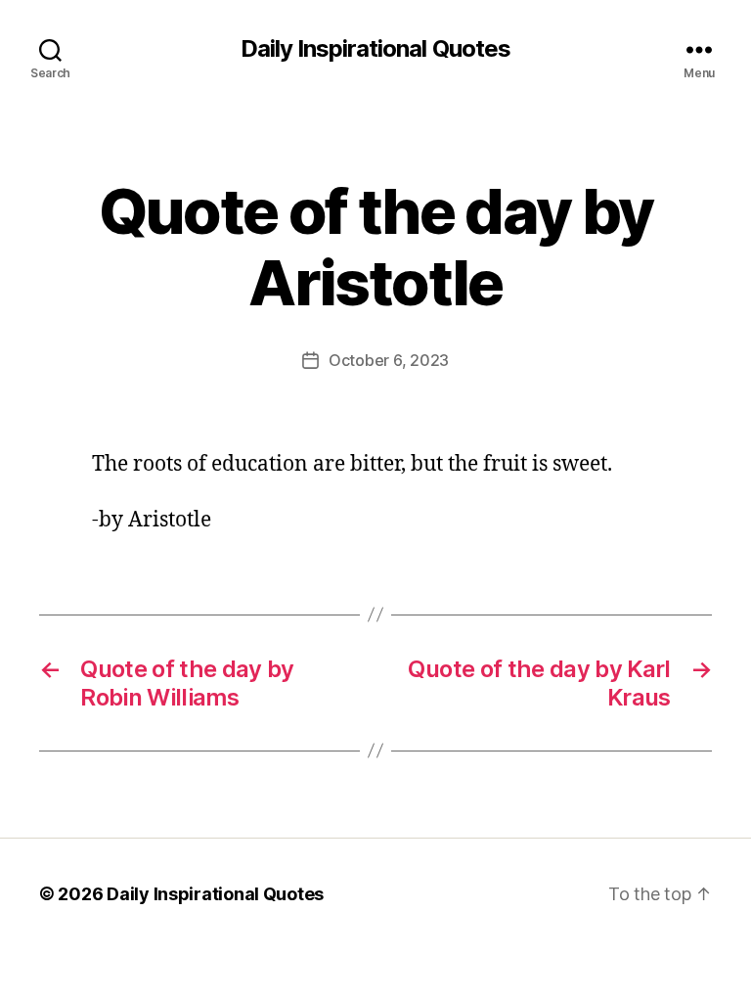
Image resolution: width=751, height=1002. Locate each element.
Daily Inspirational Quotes (375, 49)
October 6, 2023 (389, 360)
